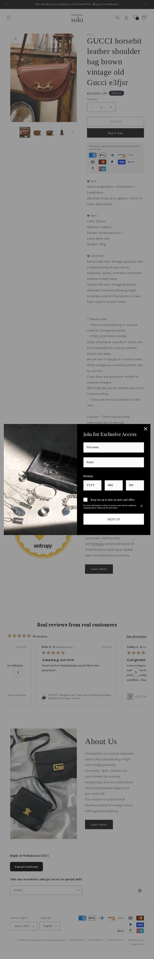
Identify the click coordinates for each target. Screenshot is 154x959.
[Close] (145, 429)
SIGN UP (113, 519)
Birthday (88, 476)
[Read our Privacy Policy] (141, 505)
